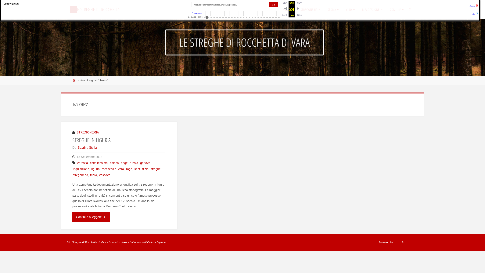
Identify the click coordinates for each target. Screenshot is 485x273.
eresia (134, 163)
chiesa (114, 163)
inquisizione (81, 169)
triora (93, 175)
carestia (82, 163)
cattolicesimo (99, 163)
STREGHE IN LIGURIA (91, 140)
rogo (129, 169)
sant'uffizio (141, 169)
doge (124, 163)
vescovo (104, 175)
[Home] (74, 80)
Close (472, 6)
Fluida (397, 242)
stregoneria (80, 175)
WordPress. (411, 242)
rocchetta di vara (113, 169)
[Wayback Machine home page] (11, 3)
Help (473, 14)
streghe (156, 169)
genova (145, 163)
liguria (95, 169)
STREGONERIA (88, 132)
